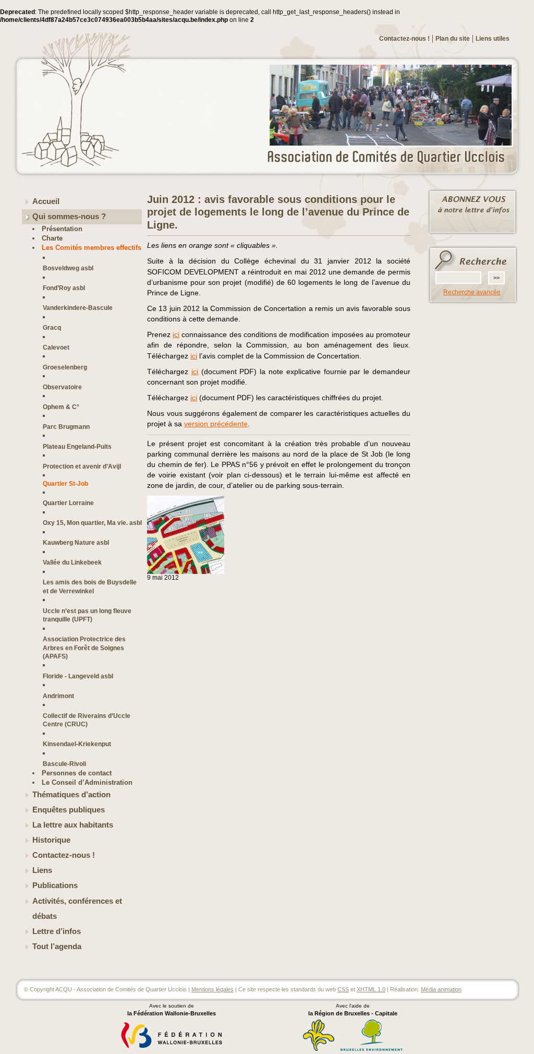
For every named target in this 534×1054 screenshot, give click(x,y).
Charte (52, 238)
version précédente (216, 424)
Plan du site (452, 38)
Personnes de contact (77, 773)
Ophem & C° (61, 406)
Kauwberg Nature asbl (76, 542)
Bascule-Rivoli (64, 763)
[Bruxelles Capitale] (318, 1049)
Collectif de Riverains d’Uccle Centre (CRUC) (86, 719)
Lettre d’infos (56, 931)
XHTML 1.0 (371, 989)
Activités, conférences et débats (77, 908)
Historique (51, 840)
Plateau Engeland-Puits (77, 446)
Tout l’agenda (56, 946)
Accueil (45, 201)
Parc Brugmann (66, 426)
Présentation (62, 229)
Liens (42, 870)
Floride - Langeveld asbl (78, 676)
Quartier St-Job (65, 483)
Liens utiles (492, 38)
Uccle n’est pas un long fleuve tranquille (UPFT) (87, 614)
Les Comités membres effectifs (91, 247)
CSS (343, 989)
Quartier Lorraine (68, 502)
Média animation (441, 989)
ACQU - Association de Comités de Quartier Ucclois (392, 157)
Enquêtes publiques (68, 810)
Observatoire (62, 387)
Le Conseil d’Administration (87, 782)
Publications (55, 885)
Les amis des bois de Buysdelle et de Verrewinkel (90, 586)
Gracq (52, 327)
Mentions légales (212, 989)
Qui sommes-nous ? (69, 216)
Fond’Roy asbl (64, 287)
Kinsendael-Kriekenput (77, 743)
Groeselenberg (65, 367)
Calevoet (56, 347)
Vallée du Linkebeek (72, 562)
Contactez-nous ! (404, 38)
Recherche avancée (472, 292)
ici (176, 334)
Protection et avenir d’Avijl (82, 466)
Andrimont (58, 695)
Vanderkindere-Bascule (78, 307)
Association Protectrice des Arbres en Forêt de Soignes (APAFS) (84, 648)
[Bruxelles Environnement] (371, 1049)
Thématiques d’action (71, 794)
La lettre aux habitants (72, 825)
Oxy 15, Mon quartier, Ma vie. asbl (92, 522)
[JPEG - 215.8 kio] (185, 572)
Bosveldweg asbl (68, 268)
